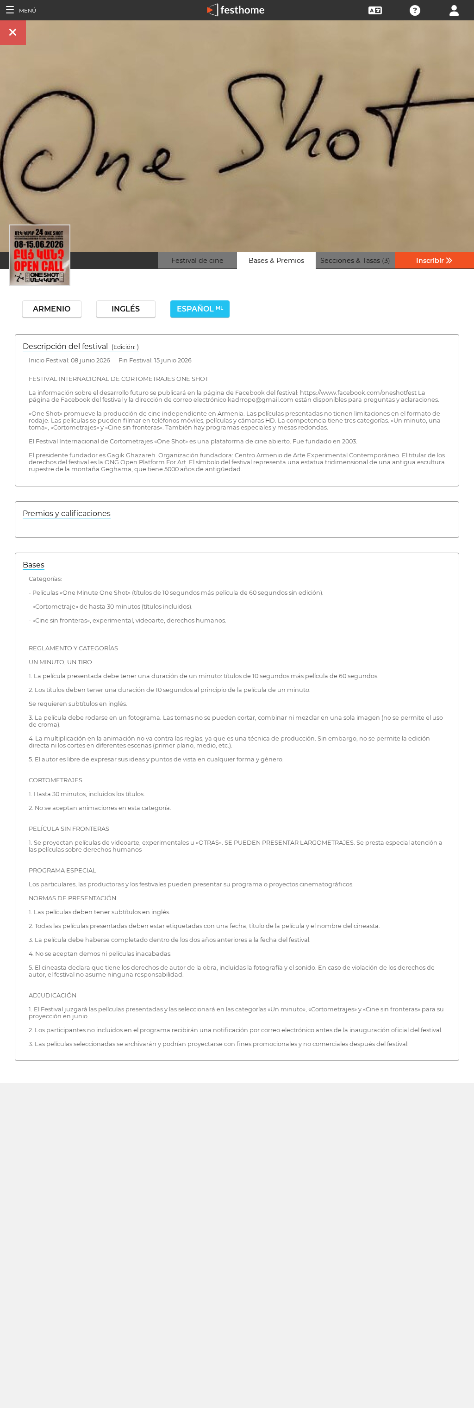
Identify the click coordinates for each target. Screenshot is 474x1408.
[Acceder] (454, 9)
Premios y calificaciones (67, 513)
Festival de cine (197, 260)
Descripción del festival (81, 346)
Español (200, 309)
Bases (33, 565)
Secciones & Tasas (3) (355, 260)
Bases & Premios (276, 260)
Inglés (126, 309)
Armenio (51, 309)
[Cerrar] (13, 32)
